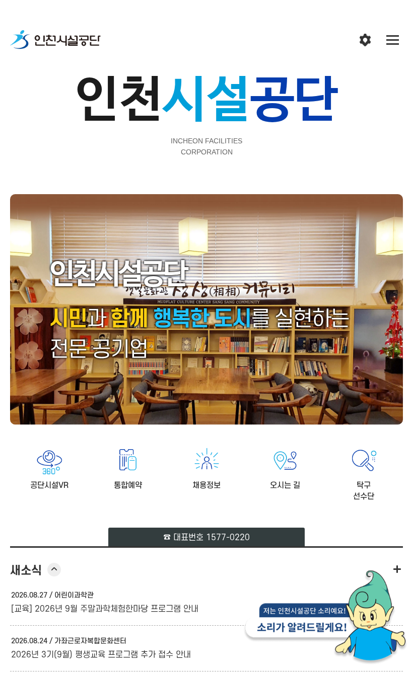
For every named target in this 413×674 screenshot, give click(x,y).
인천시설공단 (55, 40)
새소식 (35, 570)
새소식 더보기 (397, 569)
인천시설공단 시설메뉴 (365, 40)
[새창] (325, 619)
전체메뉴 (392, 40)
